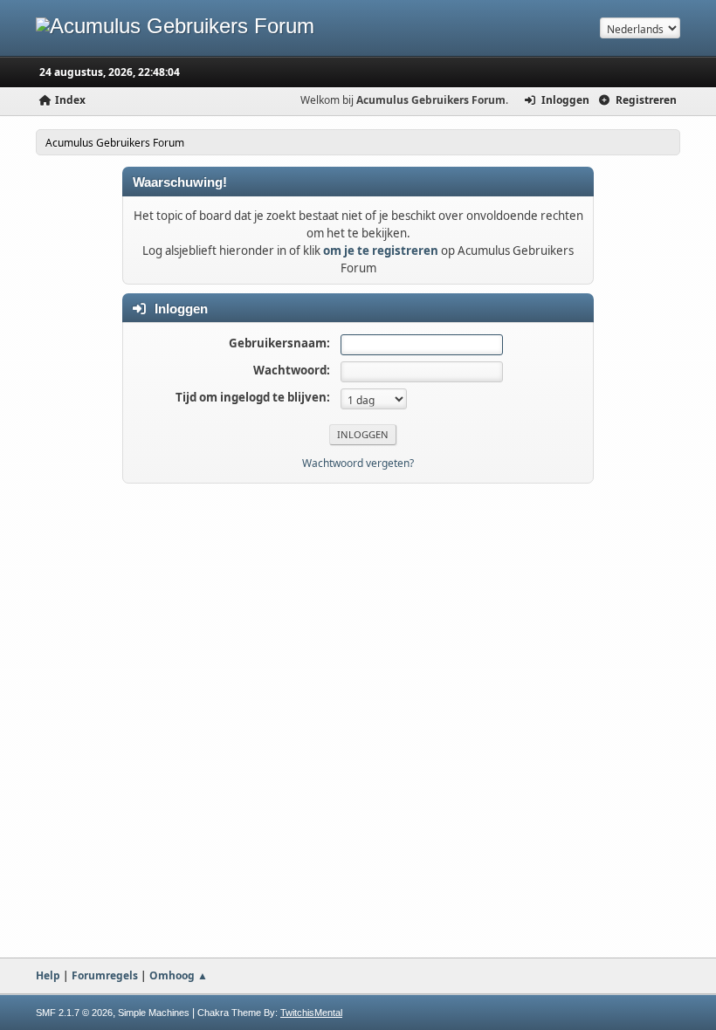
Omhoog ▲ (178, 975)
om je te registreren (380, 250)
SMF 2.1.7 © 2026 (74, 1012)
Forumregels (105, 975)
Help (48, 975)
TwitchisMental (311, 1012)
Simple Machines (153, 1012)
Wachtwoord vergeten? (358, 463)
